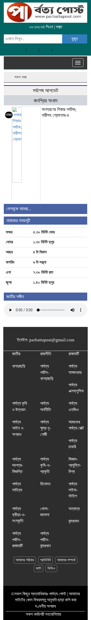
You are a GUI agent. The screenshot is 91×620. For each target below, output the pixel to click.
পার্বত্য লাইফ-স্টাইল (73, 490)
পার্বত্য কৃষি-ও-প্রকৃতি (45, 465)
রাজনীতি (45, 353)
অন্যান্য (74, 508)
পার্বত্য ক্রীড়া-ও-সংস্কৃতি (19, 514)
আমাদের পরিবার (25, 560)
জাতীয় (16, 353)
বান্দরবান (74, 521)
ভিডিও (51, 568)
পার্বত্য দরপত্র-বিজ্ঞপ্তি (17, 465)
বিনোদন (45, 484)
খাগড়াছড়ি (18, 366)
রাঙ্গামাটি (74, 353)
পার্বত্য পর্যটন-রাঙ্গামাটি (17, 539)
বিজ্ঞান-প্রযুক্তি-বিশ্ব (75, 465)
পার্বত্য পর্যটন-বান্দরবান (45, 539)
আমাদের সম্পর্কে (66, 560)
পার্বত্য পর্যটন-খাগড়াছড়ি (46, 372)
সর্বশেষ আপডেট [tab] (45, 90)
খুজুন (74, 38)
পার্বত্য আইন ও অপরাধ (17, 428)
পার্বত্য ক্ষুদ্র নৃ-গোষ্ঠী (45, 428)
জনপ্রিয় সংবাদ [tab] (45, 100)
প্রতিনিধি (45, 560)
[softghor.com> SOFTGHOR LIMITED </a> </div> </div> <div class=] (63, 614)
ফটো (38, 568)
